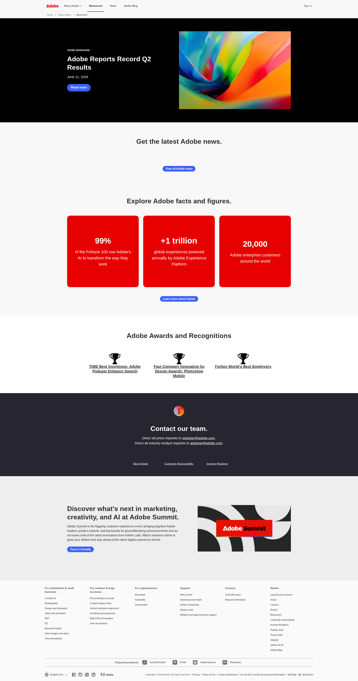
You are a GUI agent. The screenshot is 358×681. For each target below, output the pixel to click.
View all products (53, 638)
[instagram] (80, 675)
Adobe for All (276, 645)
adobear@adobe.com (206, 443)
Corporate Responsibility (178, 463)
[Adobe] (52, 6)
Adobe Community (189, 605)
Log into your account (281, 594)
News (113, 5)
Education (140, 594)
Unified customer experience (104, 608)
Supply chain (277, 630)
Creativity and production (102, 613)
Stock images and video (57, 633)
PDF (47, 618)
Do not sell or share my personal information (262, 674)
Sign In (308, 5)
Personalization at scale (102, 598)
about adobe (64, 15)
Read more (79, 87)
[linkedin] (93, 675)
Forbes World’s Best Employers (243, 366)
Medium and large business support (197, 615)
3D (46, 623)
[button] (55, 674)
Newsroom (275, 615)
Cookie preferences (228, 674)
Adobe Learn (186, 610)
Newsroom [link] (95, 5)
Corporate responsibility (282, 620)
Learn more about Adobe (179, 298)
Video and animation (55, 613)
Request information (235, 600)
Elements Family (53, 628)
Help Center (186, 594)
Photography (51, 603)
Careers (274, 605)
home (50, 15)
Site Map (292, 674)
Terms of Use (209, 674)
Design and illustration (56, 608)
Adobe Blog (130, 5)
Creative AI (50, 598)
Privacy (196, 674)
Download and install (191, 600)
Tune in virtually (80, 549)
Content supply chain (100, 603)
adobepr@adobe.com (199, 438)
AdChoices (307, 674)
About (273, 600)
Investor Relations (217, 463)
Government (141, 605)
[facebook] (74, 675)
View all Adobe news (179, 168)
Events (273, 610)
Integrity (274, 640)
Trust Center (276, 635)
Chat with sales (233, 594)
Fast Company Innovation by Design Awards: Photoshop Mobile (179, 371)
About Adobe (71, 5)
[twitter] (87, 675)
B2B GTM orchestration (101, 618)
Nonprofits (140, 600)
